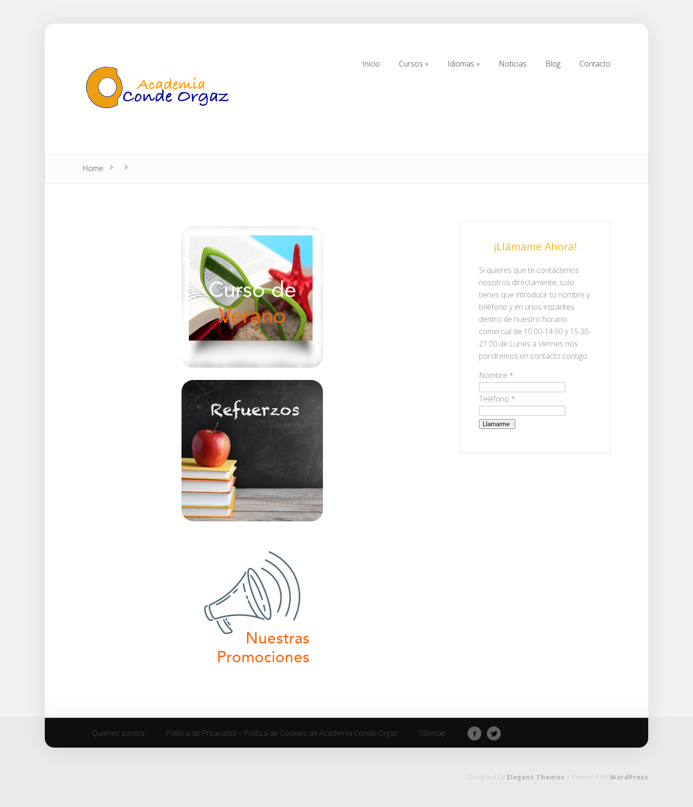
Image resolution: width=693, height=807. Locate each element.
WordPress (629, 777)
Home (92, 168)
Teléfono (497, 399)
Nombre (496, 375)
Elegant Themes (536, 777)
